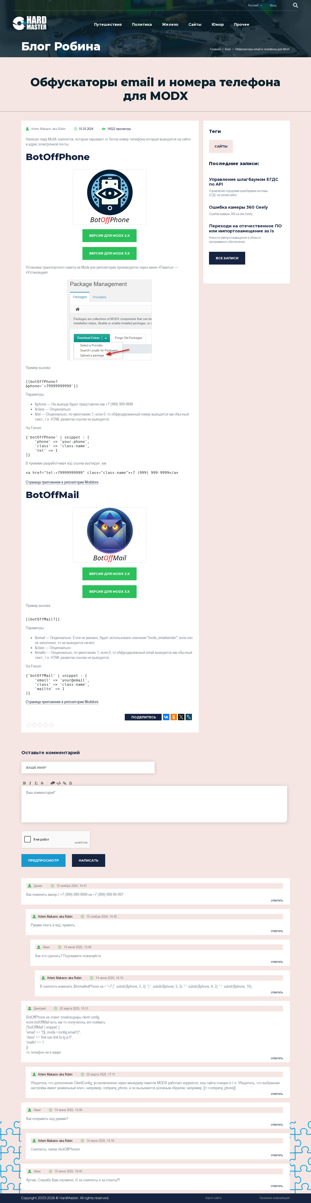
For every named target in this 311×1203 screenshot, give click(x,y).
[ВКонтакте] (166, 717)
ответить (277, 900)
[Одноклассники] (174, 717)
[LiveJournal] (189, 717)
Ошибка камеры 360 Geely (238, 207)
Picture (70, 783)
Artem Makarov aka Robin (48, 129)
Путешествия (108, 24)
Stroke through (42, 783)
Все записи (227, 258)
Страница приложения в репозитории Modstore (62, 482)
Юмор (218, 24)
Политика (142, 24)
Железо (170, 24)
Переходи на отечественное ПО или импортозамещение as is (245, 228)
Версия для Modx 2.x (109, 236)
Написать (88, 860)
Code (58, 783)
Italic (30, 783)
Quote (53, 783)
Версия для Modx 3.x (109, 253)
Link (64, 783)
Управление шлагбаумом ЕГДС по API (243, 182)
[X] (181, 717)
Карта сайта (214, 1198)
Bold (24, 783)
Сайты (195, 24)
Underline (36, 783)
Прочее (241, 24)
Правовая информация (275, 1198)
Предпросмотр (43, 860)
